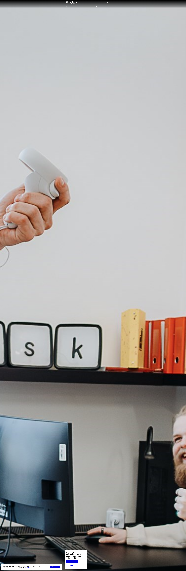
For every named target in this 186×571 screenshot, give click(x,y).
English (119, 2)
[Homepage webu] (71, 2)
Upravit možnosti (27, 567)
